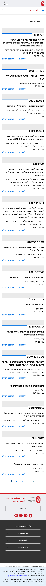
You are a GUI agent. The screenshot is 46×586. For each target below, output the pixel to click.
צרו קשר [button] (23, 509)
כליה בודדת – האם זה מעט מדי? (29, 464)
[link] (42, 3)
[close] (1, 570)
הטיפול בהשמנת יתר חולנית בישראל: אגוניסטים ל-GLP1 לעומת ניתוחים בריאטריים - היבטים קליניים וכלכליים (23, 43)
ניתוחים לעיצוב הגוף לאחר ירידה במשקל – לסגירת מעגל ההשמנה (24, 333)
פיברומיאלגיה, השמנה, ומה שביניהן (27, 386)
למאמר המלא (8, 59)
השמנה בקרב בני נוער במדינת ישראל (27, 277)
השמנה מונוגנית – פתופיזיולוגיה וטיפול (25, 106)
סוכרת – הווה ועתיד (35, 305)
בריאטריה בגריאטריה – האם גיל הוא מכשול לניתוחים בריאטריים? (24, 414)
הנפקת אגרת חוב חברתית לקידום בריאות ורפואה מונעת (25, 444)
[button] (42, 10)
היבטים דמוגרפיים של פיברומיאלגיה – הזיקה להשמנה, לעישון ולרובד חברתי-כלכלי (23, 363)
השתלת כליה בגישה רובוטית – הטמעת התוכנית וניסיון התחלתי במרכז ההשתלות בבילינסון (25, 172)
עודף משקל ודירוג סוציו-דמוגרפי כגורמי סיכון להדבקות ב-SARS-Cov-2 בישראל (25, 137)
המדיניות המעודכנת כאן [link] (17, 576)
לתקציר (22, 59)
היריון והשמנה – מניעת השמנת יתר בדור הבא (25, 77)
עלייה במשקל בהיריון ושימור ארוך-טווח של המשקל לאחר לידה (24, 248)
